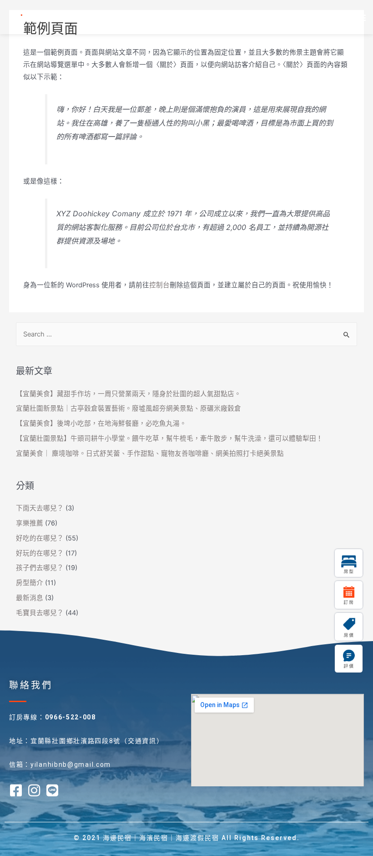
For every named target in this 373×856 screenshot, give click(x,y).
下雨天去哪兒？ (40, 508)
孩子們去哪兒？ (40, 568)
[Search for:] (187, 334)
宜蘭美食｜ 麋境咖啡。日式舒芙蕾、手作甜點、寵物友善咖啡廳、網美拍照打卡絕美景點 (150, 453)
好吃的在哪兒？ (40, 538)
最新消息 (29, 598)
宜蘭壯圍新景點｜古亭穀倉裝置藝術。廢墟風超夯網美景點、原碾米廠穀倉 (128, 408)
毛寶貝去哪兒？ (40, 613)
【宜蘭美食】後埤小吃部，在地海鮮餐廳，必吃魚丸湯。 (101, 423)
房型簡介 (29, 583)
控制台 (159, 285)
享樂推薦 (29, 523)
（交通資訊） (142, 740)
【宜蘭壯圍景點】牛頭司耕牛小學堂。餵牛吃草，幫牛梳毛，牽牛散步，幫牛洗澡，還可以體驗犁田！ (169, 438)
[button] (360, 17)
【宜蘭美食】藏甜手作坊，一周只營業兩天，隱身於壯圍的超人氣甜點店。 (128, 394)
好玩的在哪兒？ (40, 553)
